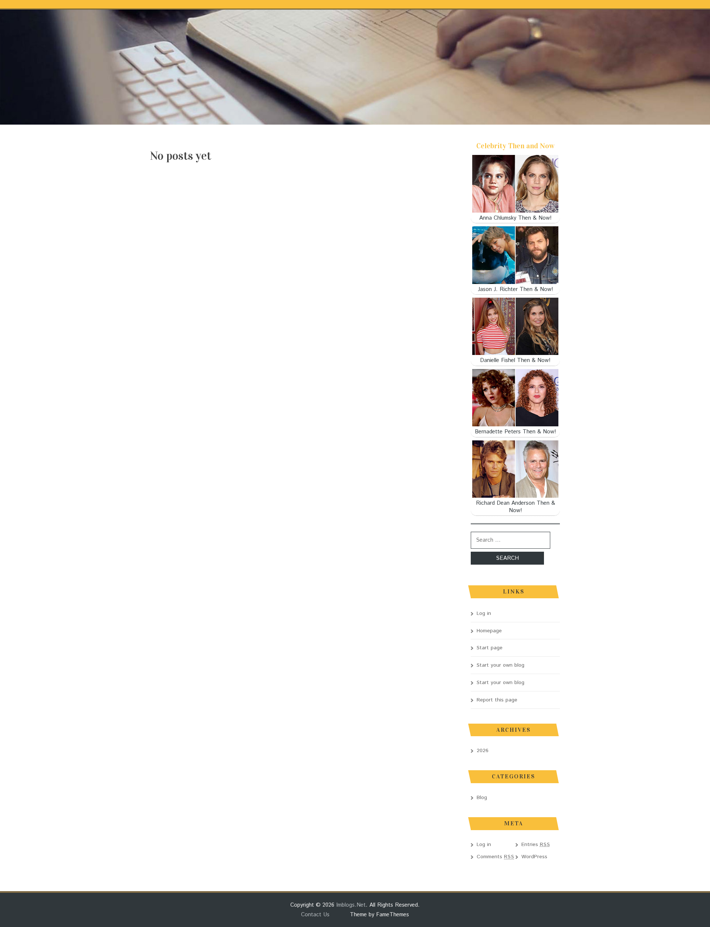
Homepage (489, 631)
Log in (484, 613)
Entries (535, 844)
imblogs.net (351, 905)
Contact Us (315, 914)
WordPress (534, 856)
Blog (482, 797)
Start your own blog (500, 665)
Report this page (497, 700)
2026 (482, 750)
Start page (490, 648)
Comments (495, 856)
